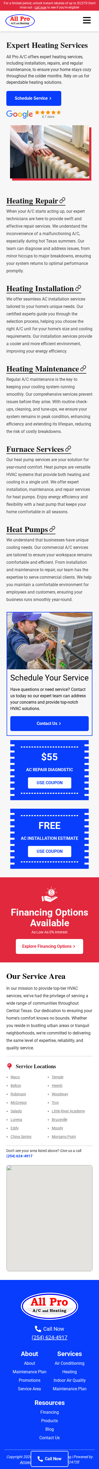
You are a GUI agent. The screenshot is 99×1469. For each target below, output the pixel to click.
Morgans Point (64, 1136)
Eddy (15, 1128)
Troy (55, 1102)
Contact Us (47, 723)
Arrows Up (28, 1462)
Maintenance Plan (29, 1371)
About (29, 1363)
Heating (69, 1371)
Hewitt (57, 1085)
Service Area (29, 1388)
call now (40, 7)
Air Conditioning (69, 1363)
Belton (16, 1085)
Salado (16, 1111)
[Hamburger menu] (87, 21)
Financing (49, 1412)
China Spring (21, 1136)
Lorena (16, 1119)
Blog (49, 1429)
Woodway (60, 1094)
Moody (57, 1128)
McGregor (19, 1102)
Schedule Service (31, 98)
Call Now (53, 1458)
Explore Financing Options (47, 946)
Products (49, 1420)
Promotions (29, 1380)
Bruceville (59, 1119)
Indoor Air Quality (70, 1380)
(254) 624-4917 (19, 1156)
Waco (15, 1077)
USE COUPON (50, 782)
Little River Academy (68, 1111)
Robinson (18, 1094)
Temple (57, 1077)
